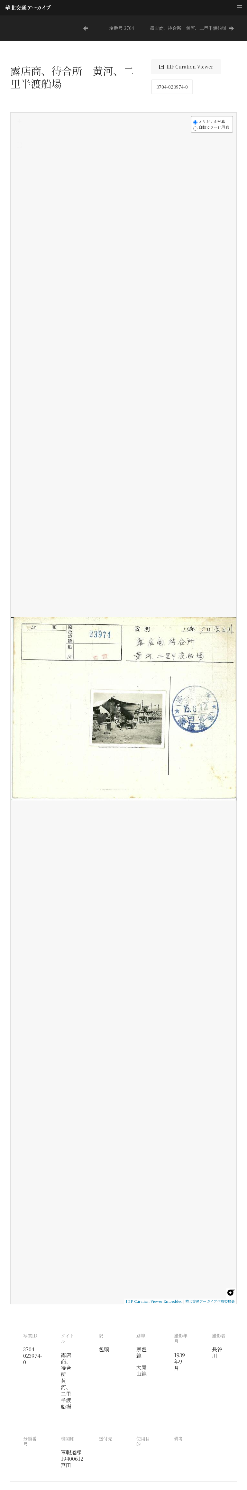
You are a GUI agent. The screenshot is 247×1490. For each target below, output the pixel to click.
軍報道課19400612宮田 (72, 1458)
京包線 (141, 1352)
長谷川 (217, 1352)
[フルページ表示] (19, 145)
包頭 (104, 1349)
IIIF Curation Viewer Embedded (154, 1301)
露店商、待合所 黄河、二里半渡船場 (188, 28)
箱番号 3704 (121, 28)
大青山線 (141, 1370)
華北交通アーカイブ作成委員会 (210, 1301)
